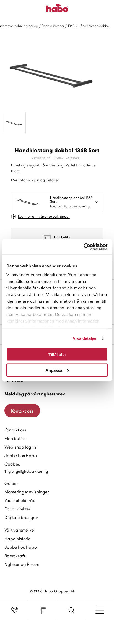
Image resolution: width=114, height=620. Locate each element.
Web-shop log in (20, 447)
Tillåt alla (57, 354)
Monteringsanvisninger (26, 492)
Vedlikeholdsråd (20, 500)
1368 (71, 26)
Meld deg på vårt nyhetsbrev (34, 394)
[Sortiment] (42, 610)
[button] (71, 610)
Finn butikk (62, 237)
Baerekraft (14, 555)
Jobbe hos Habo (20, 455)
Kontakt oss (22, 411)
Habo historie (17, 538)
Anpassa (53, 370)
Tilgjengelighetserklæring (26, 471)
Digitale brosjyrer (21, 517)
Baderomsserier (53, 26)
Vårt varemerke (19, 530)
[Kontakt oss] (14, 610)
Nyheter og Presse (21, 564)
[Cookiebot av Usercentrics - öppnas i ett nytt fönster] (83, 246)
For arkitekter (17, 509)
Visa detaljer (85, 338)
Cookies (12, 464)
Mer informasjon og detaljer (35, 179)
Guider (11, 483)
